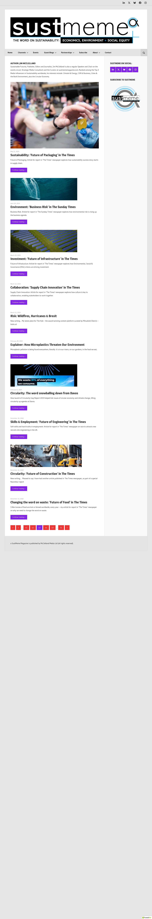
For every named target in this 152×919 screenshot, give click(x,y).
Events (36, 52)
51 (61, 527)
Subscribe (83, 52)
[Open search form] (144, 52)
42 (33, 527)
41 (26, 527)
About (95, 52)
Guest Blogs (49, 52)
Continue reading (18, 170)
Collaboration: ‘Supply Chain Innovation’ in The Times (45, 287)
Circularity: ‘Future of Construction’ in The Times (42, 474)
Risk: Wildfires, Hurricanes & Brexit (33, 316)
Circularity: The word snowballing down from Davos (44, 393)
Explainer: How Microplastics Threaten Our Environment (47, 345)
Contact (108, 52)
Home (10, 52)
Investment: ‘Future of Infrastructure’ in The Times (44, 259)
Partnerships (66, 52)
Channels (22, 52)
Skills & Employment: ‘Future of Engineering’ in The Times (48, 422)
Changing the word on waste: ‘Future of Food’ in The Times (48, 502)
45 (53, 527)
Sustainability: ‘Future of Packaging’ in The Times (42, 155)
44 (46, 527)
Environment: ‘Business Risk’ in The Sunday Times (43, 207)
